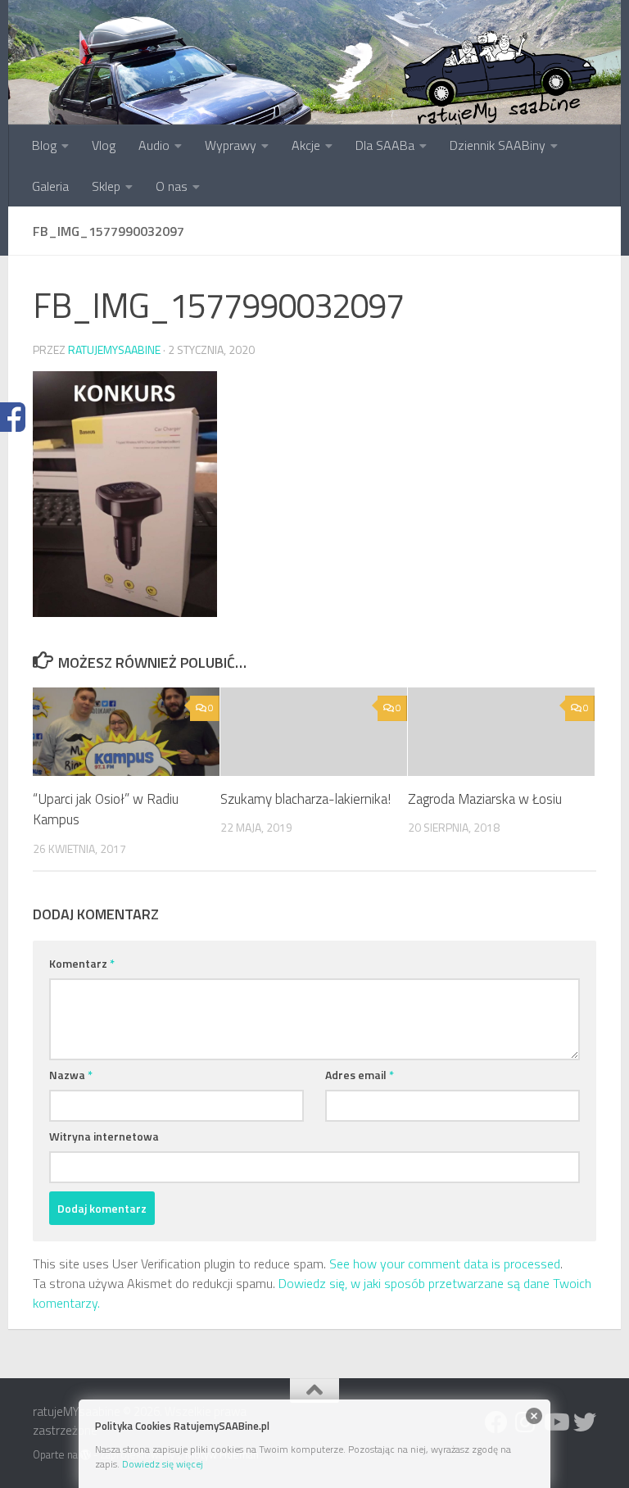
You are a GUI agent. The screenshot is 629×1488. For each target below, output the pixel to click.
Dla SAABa (384, 145)
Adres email (359, 1074)
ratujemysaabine (114, 349)
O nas (172, 186)
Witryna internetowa (104, 1136)
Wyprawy (230, 145)
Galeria (50, 186)
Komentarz (82, 963)
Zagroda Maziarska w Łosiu (485, 799)
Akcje (306, 145)
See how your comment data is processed (444, 1263)
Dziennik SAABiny (497, 145)
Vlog (103, 145)
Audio (154, 145)
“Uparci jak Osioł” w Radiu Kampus (106, 809)
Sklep (106, 186)
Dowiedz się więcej (162, 1464)
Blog (44, 145)
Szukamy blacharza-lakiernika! (305, 799)
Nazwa (71, 1074)
